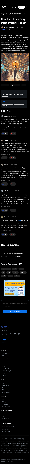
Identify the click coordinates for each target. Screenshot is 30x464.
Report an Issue (5, 429)
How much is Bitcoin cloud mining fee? (13, 253)
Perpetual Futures (6, 353)
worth (3, 276)
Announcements (5, 404)
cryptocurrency (6, 269)
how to (10, 276)
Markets (3, 373)
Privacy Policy (5, 416)
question (15, 272)
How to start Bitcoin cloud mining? (12, 250)
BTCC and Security (6, 406)
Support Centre (5, 385)
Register (21, 7)
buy (3, 272)
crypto (21, 269)
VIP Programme (5, 368)
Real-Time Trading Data (7, 371)
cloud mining (5, 85)
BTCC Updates (5, 402)
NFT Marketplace (6, 392)
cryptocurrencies (15, 85)
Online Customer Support (8, 426)
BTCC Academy (5, 390)
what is (17, 276)
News (3, 387)
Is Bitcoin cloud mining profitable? (12, 256)
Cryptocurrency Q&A (5, 13)
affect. (23, 85)
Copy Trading (5, 358)
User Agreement (5, 413)
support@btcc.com (6, 431)
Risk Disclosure (5, 418)
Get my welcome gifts (15, 311)
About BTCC (4, 399)
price (9, 272)
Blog (3, 383)
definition (23, 272)
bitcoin (14, 269)
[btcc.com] (5, 7)
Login (15, 7)
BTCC (19, 220)
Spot (3, 355)
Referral (3, 366)
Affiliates (4, 375)
